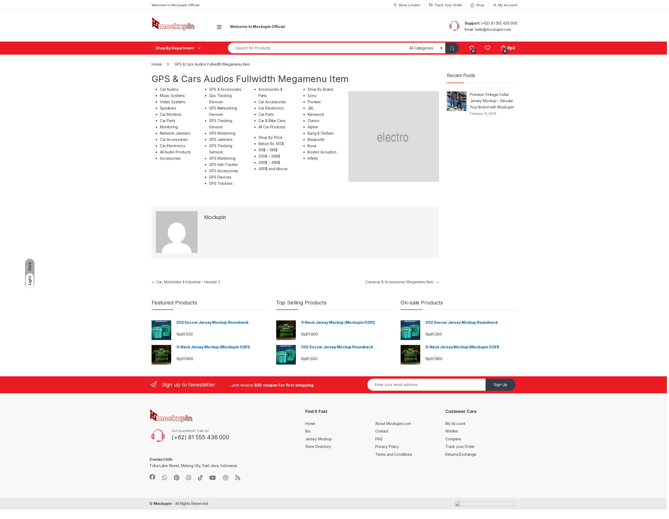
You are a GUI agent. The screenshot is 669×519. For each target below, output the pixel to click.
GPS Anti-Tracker (223, 164)
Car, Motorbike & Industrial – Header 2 (186, 282)
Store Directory (318, 446)
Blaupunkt (316, 139)
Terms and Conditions (393, 454)
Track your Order (460, 446)
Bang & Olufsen (321, 133)
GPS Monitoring (222, 133)
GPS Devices (220, 177)
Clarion (313, 120)
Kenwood (316, 114)
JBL (311, 108)
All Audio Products (175, 152)
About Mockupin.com (393, 423)
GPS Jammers (220, 139)
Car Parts (167, 120)
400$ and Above (272, 168)
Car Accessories (174, 139)
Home (157, 64)
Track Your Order (448, 5)
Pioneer (314, 102)
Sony (312, 95)
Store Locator (409, 5)
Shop (480, 5)
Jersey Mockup (318, 439)
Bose (312, 145)
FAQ (378, 439)
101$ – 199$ (268, 150)
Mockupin (215, 217)
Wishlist (451, 431)
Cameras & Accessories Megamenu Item (402, 282)
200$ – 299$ (269, 156)
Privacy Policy (387, 446)
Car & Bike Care (271, 120)
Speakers (168, 108)
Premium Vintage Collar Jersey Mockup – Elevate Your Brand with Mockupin (492, 100)
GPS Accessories (223, 171)
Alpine (313, 127)
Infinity (313, 158)
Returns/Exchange (460, 454)
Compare (453, 439)
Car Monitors (170, 114)
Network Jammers (175, 133)
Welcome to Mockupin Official (175, 5)
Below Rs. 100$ (271, 143)
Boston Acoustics (322, 152)
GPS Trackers (220, 183)
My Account (507, 5)
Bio (308, 431)
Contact (381, 431)
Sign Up (500, 384)
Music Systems (172, 95)
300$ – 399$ (269, 162)
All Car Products (271, 127)
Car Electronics (172, 145)
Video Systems (172, 102)
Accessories (170, 158)
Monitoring (169, 127)
